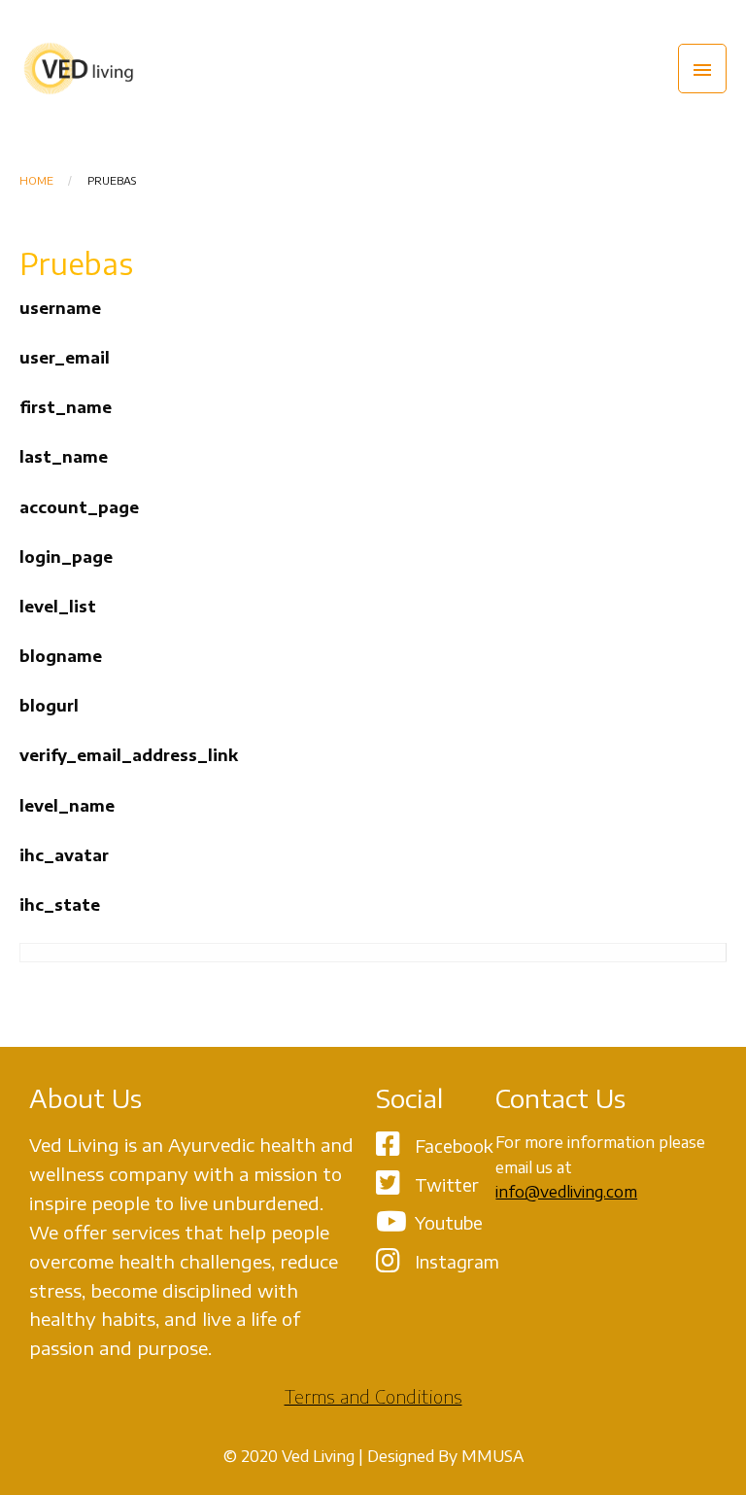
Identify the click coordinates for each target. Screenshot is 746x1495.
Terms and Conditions (373, 1396)
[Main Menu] (702, 68)
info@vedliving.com (566, 1191)
